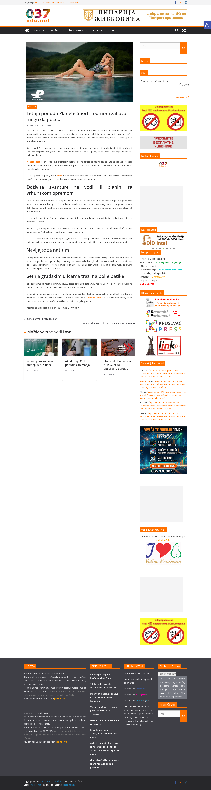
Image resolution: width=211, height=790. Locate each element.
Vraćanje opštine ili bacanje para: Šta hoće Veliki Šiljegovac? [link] (103, 711)
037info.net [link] (46, 125)
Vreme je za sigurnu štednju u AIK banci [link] (40, 363)
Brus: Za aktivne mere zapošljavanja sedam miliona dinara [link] (104, 733)
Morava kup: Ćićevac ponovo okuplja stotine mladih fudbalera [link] (104, 697)
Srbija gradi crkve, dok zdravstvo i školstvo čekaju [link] (58, 2)
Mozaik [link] (96, 30)
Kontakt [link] (112, 30)
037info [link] (37, 30)
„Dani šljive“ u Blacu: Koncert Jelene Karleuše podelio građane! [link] (104, 764)
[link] (207, 25)
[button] (42, 30)
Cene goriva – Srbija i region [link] (40, 318)
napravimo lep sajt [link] (139, 710)
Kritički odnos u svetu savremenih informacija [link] (108, 323)
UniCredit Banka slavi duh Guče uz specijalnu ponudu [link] (118, 365)
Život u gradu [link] (76, 30)
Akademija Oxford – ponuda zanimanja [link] (78, 363)
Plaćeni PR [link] (32, 107)
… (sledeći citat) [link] (182, 97)
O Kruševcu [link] (55, 30)
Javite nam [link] (129, 706)
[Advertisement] (161, 204)
